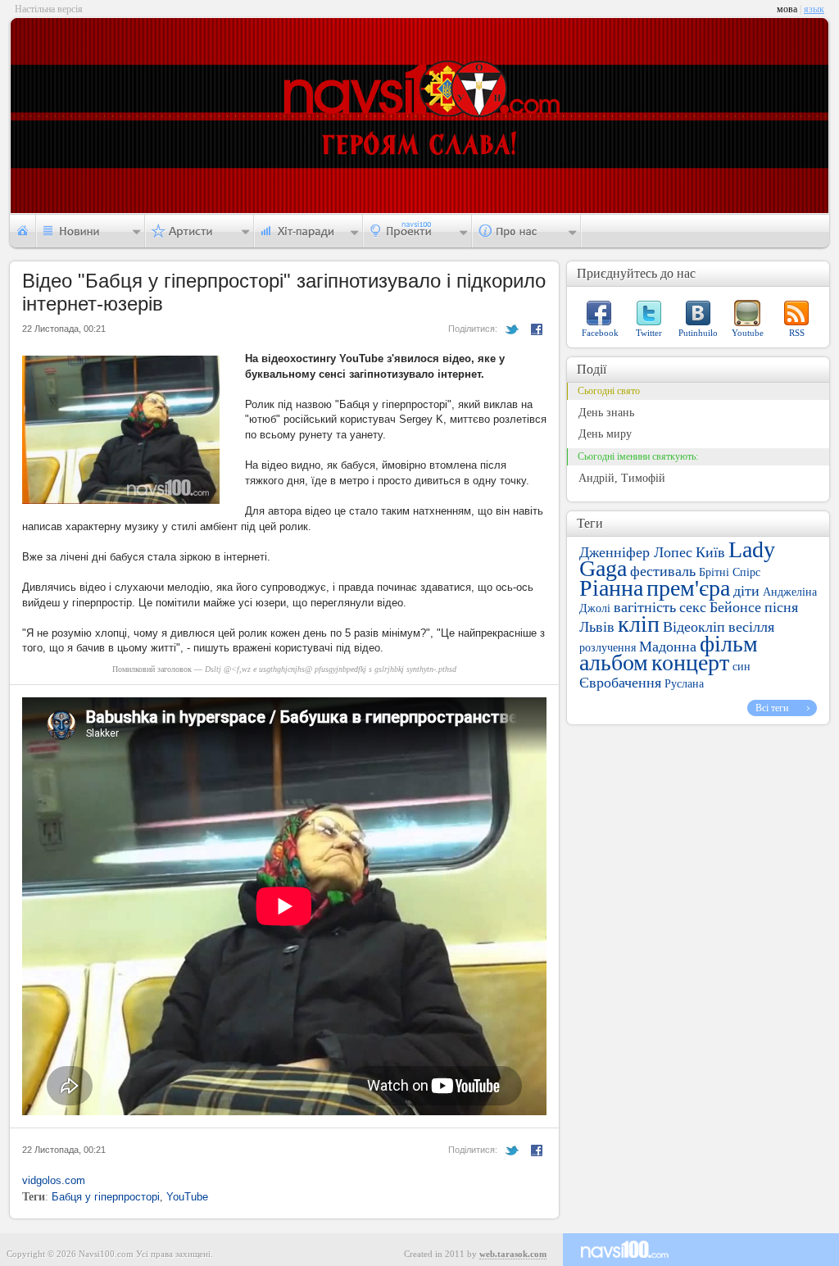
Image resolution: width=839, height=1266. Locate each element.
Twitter (649, 333)
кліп (639, 624)
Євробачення (620, 682)
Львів (597, 627)
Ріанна (611, 588)
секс (692, 607)
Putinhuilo (698, 333)
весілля (751, 627)
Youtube (748, 333)
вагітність (645, 607)
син (741, 666)
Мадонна (667, 646)
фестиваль (663, 571)
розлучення (607, 648)
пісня (781, 607)
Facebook (600, 333)
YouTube (187, 1197)
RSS (797, 333)
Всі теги (771, 708)
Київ (710, 552)
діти (746, 591)
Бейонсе (735, 607)
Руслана (684, 684)
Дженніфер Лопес (635, 552)
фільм (729, 643)
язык (814, 9)
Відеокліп (694, 627)
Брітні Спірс (729, 572)
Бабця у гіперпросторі (106, 1197)
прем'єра (688, 588)
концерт (690, 662)
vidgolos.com (53, 1180)
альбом (613, 662)
